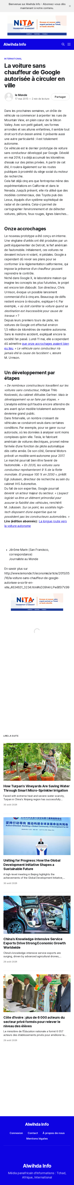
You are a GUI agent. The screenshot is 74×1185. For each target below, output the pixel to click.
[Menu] (69, 44)
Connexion (16, 1133)
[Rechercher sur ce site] (63, 44)
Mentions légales (37, 1138)
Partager (60, 96)
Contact (33, 1133)
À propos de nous (54, 1133)
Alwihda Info (14, 44)
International (13, 58)
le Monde (21, 95)
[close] (70, 6)
